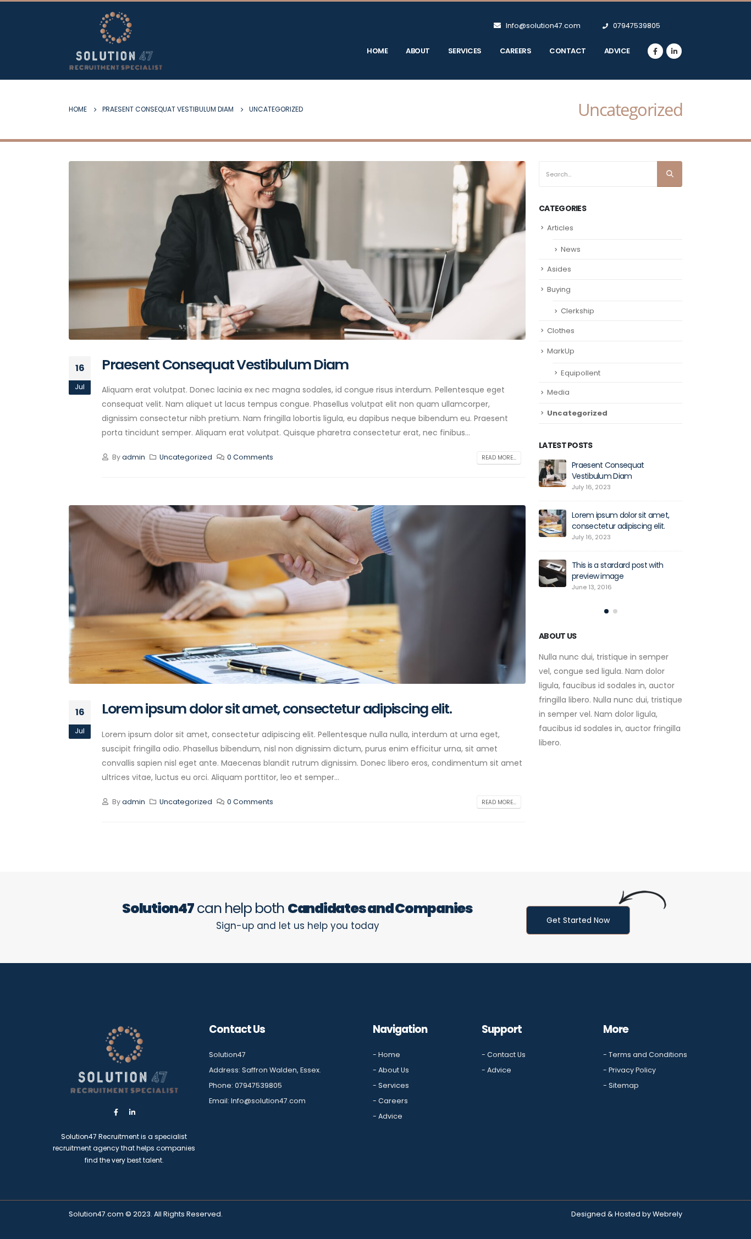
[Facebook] (655, 51)
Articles (560, 228)
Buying (559, 289)
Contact (567, 51)
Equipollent (580, 373)
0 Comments (250, 457)
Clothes (561, 330)
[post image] (297, 250)
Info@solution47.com (543, 25)
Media (558, 392)
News (571, 249)
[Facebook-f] (116, 1112)
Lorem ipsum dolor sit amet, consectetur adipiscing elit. (276, 708)
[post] (552, 473)
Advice (617, 51)
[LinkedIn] (674, 51)
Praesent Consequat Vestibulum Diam (225, 364)
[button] (606, 611)
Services (465, 51)
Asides (559, 269)
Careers (516, 51)
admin (133, 457)
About (418, 51)
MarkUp (561, 351)
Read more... (499, 457)
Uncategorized (185, 457)
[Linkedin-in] (132, 1112)
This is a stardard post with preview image (617, 571)
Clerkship (577, 311)
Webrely (667, 1214)
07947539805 (635, 25)
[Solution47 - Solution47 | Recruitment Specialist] (115, 40)
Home (377, 51)
